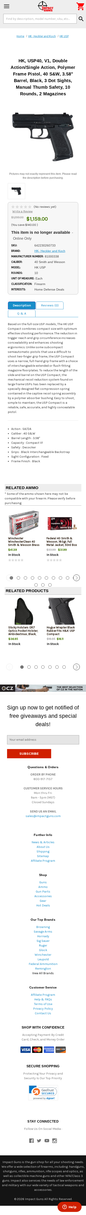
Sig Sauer (43, 941)
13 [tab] (50, 585)
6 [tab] (46, 578)
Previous (9, 577)
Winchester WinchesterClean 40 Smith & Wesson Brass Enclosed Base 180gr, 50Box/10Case (23, 545)
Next (76, 577)
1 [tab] (22, 667)
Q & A (21, 313)
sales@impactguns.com (43, 816)
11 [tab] (36, 585)
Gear (43, 901)
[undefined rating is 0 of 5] (21, 207)
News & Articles (43, 842)
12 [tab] (43, 585)
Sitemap (43, 856)
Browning (43, 927)
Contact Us (43, 1013)
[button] (43, 1092)
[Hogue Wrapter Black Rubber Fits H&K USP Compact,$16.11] (62, 613)
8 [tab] (60, 578)
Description (22, 305)
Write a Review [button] (22, 211)
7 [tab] (53, 578)
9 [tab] (67, 578)
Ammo (43, 887)
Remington (43, 968)
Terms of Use (43, 1004)
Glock (43, 950)
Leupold (43, 959)
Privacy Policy (43, 1009)
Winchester (43, 955)
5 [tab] (39, 578)
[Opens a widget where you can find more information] (69, 1207)
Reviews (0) (50, 305)
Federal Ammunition (43, 964)
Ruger (43, 945)
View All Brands (43, 973)
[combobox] (40, 19)
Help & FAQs (43, 999)
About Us (43, 847)
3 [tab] (25, 578)
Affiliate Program (43, 861)
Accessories (43, 896)
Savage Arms (43, 931)
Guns (43, 882)
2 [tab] (18, 578)
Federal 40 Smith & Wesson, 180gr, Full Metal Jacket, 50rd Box (62, 542)
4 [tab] (32, 578)
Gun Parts (43, 891)
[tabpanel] (24, 539)
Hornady (43, 936)
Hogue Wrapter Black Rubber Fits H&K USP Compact (61, 631)
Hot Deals (43, 905)
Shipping (43, 851)
